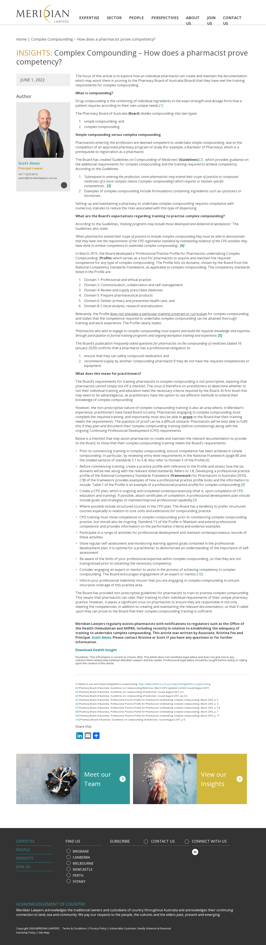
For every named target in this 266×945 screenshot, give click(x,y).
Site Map (43, 932)
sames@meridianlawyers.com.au (37, 178)
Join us (211, 20)
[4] (76, 695)
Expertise (89, 17)
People (136, 17)
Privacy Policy (98, 928)
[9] (195, 500)
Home (21, 39)
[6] (207, 460)
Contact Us (232, 20)
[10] (200, 574)
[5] (76, 699)
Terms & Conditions (74, 928)
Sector (114, 17)
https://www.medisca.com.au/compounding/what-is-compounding (174, 684)
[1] (161, 105)
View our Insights (214, 779)
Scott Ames (101, 637)
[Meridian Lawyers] (44, 14)
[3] (76, 691)
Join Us (23, 866)
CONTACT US (163, 841)
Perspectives (165, 17)
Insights (24, 858)
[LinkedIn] (195, 852)
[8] (243, 484)
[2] (201, 159)
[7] (82, 480)
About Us (193, 20)
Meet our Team (97, 779)
